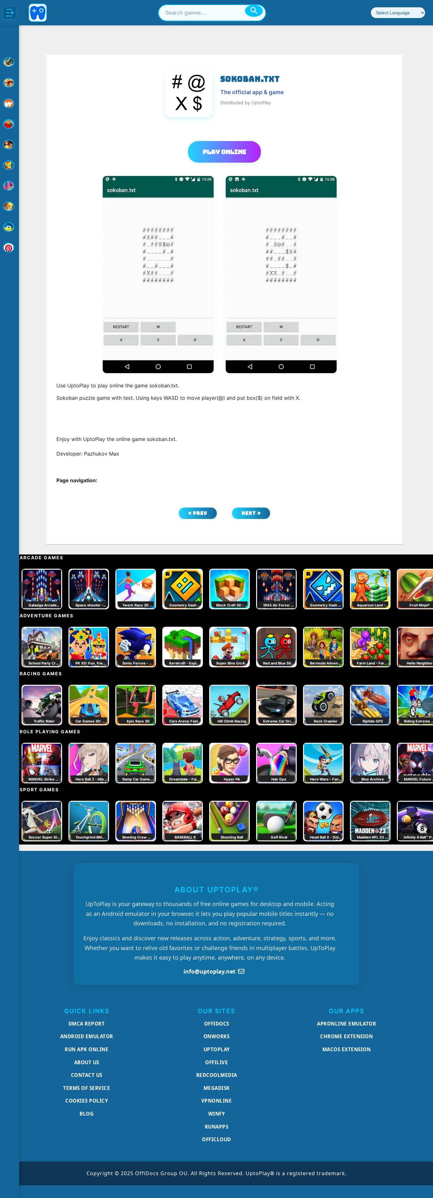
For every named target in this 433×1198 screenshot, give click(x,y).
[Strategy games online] (9, 206)
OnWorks (217, 1036)
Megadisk (217, 1088)
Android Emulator (86, 1036)
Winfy (216, 1114)
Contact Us (86, 1075)
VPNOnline (216, 1101)
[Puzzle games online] (9, 144)
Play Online (224, 152)
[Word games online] (9, 227)
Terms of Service (86, 1088)
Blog (87, 1114)
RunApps (217, 1127)
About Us (86, 1062)
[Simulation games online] (9, 165)
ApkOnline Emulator (346, 1023)
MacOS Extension (346, 1049)
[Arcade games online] (9, 82)
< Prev (197, 513)
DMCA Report (86, 1023)
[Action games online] (9, 62)
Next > (251, 513)
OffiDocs (216, 1023)
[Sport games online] (9, 185)
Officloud (216, 1139)
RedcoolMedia (216, 1075)
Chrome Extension (346, 1036)
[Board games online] (9, 103)
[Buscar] (254, 11)
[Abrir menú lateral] (9, 12)
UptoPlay (217, 1049)
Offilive (216, 1062)
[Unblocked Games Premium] (9, 247)
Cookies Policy (86, 1101)
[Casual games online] (9, 124)
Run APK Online (86, 1049)
